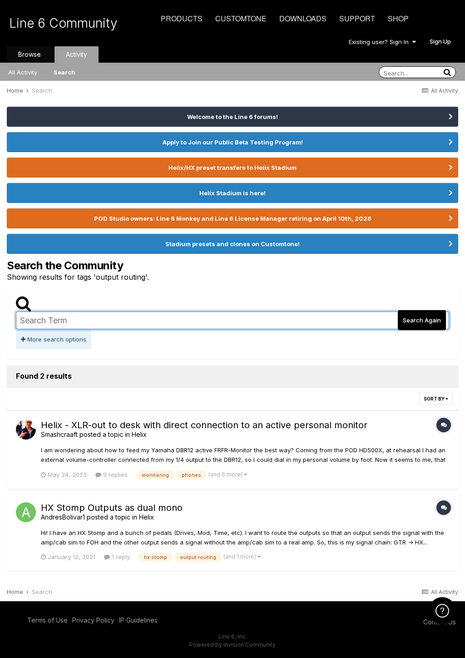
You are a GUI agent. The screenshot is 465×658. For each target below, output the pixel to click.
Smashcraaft (59, 434)
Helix (139, 434)
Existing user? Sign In (380, 41)
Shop (398, 18)
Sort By (434, 398)
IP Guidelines (138, 620)
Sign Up (440, 41)
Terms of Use (47, 620)
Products (182, 18)
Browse (29, 54)
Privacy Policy (93, 620)
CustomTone (241, 18)
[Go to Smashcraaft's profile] (26, 430)
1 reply (120, 556)
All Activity (22, 72)
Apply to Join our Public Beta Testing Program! (233, 142)
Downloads (302, 18)
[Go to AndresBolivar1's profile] (26, 512)
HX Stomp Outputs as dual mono (112, 507)
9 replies (114, 474)
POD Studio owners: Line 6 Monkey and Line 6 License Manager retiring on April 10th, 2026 (232, 218)
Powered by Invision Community (232, 644)
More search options (55, 339)
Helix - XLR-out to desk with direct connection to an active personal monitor (204, 425)
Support (357, 18)
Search (64, 72)
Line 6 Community (63, 23)
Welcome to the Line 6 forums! (232, 116)
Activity (76, 54)
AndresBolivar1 (63, 517)
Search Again (422, 320)
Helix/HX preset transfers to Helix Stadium (232, 167)
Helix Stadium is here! (232, 193)
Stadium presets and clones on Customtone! (232, 243)
